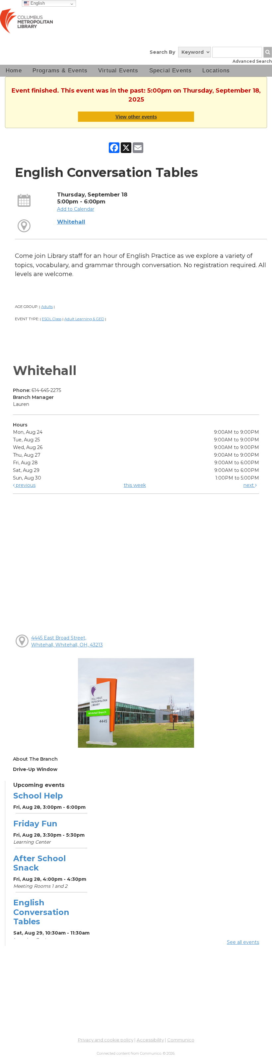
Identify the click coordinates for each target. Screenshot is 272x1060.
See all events (243, 942)
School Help (38, 795)
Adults (47, 306)
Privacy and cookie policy (105, 1039)
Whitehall (71, 221)
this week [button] (135, 485)
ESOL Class (51, 319)
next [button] (249, 485)
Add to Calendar (75, 209)
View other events (136, 116)
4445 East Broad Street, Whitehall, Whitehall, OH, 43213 (67, 641)
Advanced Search (252, 61)
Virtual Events (118, 70)
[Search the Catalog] (267, 52)
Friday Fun (35, 823)
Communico (180, 1039)
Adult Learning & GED (84, 319)
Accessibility (150, 1039)
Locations (216, 70)
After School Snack (39, 863)
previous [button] (25, 485)
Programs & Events (60, 70)
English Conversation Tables (41, 912)
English (37, 3)
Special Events (170, 70)
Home (14, 70)
